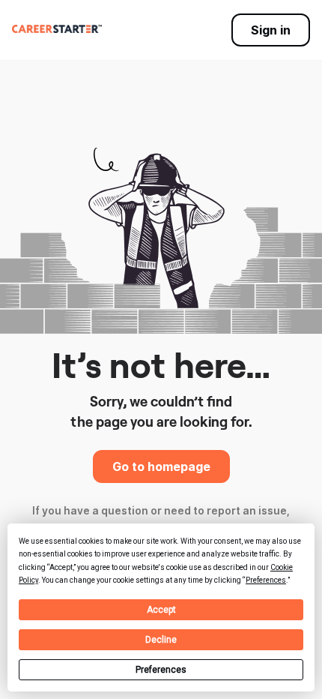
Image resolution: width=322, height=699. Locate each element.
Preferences (161, 669)
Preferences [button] (266, 580)
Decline (161, 639)
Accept (161, 609)
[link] (57, 29)
